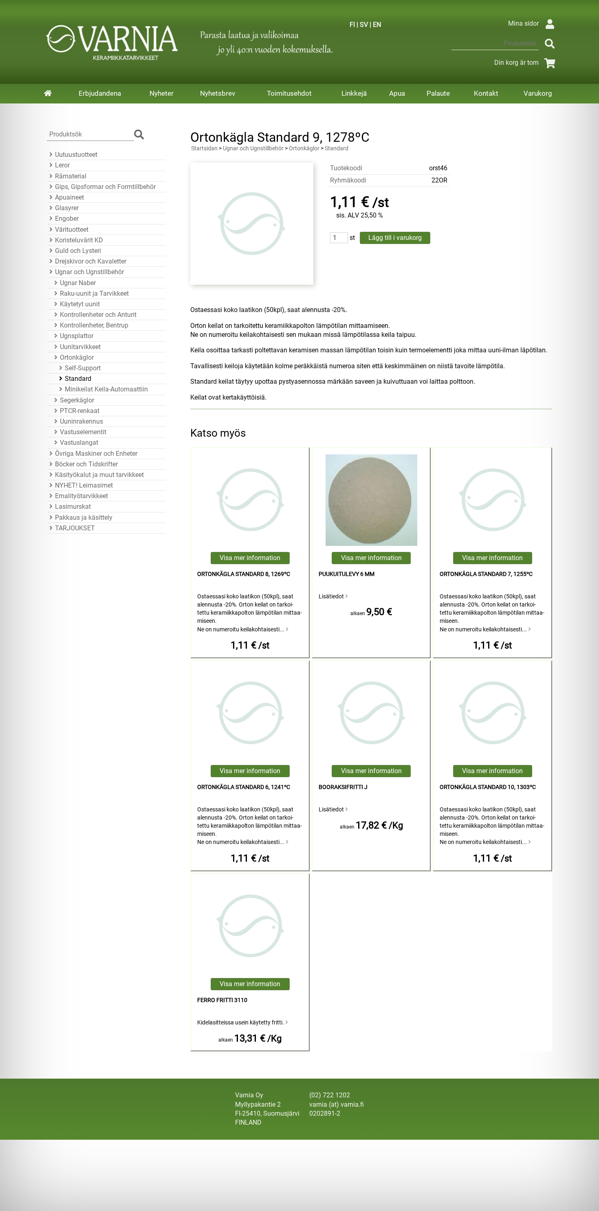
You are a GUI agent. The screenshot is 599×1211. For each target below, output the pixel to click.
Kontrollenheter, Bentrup (94, 325)
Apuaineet (69, 197)
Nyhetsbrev (217, 93)
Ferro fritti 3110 (222, 1000)
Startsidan (204, 148)
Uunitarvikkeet (80, 347)
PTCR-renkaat (79, 411)
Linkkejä (354, 93)
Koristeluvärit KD (79, 240)
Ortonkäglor (77, 357)
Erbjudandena (100, 93)
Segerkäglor (77, 400)
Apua (397, 93)
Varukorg (538, 93)
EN (377, 25)
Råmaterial (70, 176)
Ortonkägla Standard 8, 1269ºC (243, 574)
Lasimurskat (73, 506)
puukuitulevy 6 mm (346, 574)
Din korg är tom (516, 62)
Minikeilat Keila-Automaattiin (106, 389)
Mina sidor (523, 23)
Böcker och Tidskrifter (86, 464)
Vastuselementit (83, 432)
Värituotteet (71, 229)
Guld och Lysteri (78, 251)
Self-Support (83, 368)
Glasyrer (67, 208)
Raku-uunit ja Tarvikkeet (94, 293)
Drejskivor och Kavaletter (90, 261)
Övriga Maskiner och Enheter (96, 453)
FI (352, 25)
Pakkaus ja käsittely (83, 517)
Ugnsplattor (76, 336)
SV (364, 25)
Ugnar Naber (78, 283)
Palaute (438, 93)
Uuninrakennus (81, 421)
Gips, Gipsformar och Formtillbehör (105, 187)
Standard (78, 378)
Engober (67, 218)
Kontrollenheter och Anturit (98, 315)
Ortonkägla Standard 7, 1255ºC (486, 574)
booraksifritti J (343, 787)
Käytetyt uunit (80, 304)
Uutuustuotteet (76, 154)
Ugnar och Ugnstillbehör (89, 272)
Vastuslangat (79, 442)
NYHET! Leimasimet (84, 485)
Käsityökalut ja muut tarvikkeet (99, 475)
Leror (62, 165)
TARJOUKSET (75, 528)
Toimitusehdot (289, 93)
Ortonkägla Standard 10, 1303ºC (488, 787)
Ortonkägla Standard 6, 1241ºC (243, 787)
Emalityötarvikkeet (81, 496)
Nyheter (162, 93)
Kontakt (486, 93)
